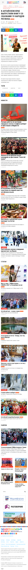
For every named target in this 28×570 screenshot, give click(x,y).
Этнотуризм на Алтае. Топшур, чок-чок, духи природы (13, 336)
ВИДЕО (17, 542)
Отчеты (16, 546)
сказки (19, 88)
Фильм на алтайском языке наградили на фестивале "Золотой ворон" (13, 157)
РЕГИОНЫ (8, 540)
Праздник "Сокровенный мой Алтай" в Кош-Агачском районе (20, 470)
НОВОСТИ (21, 542)
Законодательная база (20, 544)
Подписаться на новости (7, 536)
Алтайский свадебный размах (10, 417)
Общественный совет (5, 546)
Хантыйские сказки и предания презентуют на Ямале (12, 250)
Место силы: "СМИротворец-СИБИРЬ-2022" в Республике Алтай (11, 284)
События (4, 120)
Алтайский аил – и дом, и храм (10, 311)
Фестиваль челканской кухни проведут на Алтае (11, 220)
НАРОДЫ (2, 540)
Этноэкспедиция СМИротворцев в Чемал (13, 447)
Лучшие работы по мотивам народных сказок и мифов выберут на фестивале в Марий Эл (14, 124)
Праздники (21, 466)
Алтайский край (5, 88)
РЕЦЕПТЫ (12, 542)
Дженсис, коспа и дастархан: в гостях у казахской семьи (13, 364)
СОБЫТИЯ (19, 540)
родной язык (13, 88)
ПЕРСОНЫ (3, 542)
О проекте (3, 544)
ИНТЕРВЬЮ (13, 540)
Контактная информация (10, 544)
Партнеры (12, 546)
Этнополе (4, 280)
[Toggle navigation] (3, 2)
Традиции (7, 466)
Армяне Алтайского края (7, 469)
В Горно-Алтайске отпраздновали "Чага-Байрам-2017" (20, 485)
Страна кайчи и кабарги (8, 392)
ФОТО (7, 542)
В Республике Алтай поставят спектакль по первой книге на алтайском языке (11, 190)
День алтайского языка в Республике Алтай (7, 483)
